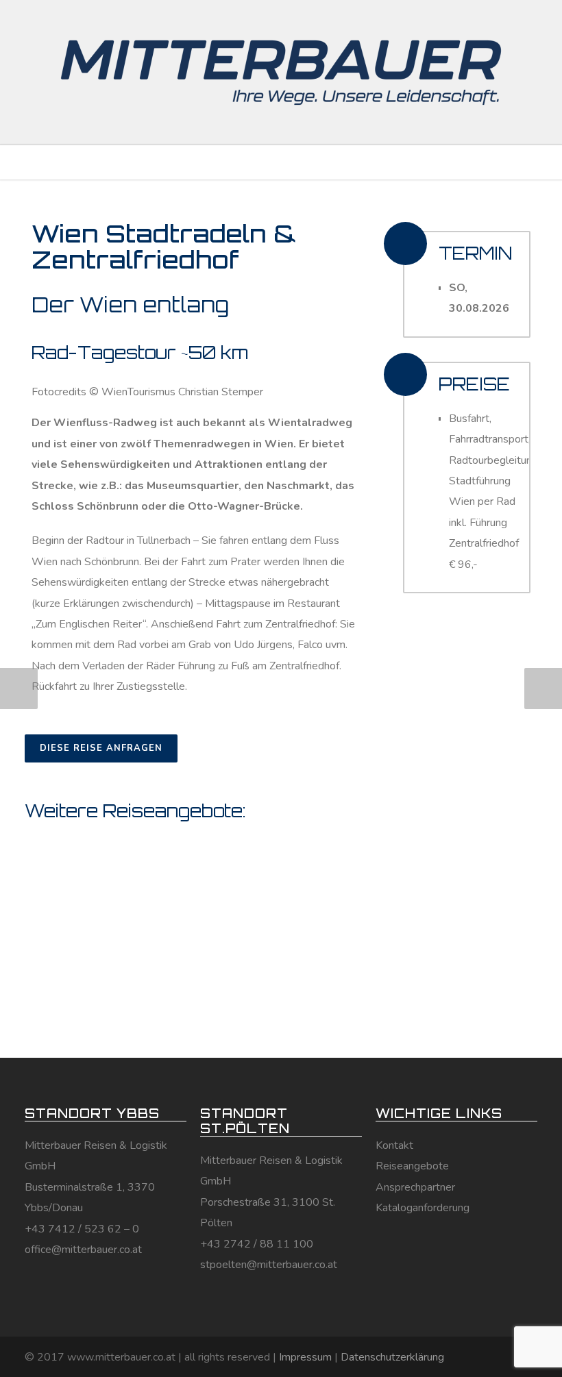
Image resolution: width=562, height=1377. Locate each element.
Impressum (305, 1357)
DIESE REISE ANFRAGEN (101, 748)
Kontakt (394, 1145)
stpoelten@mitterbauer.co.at (268, 1264)
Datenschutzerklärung (392, 1357)
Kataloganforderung (422, 1207)
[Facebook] (468, 1355)
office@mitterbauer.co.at (83, 1249)
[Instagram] (496, 1355)
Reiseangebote (412, 1166)
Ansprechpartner (415, 1187)
